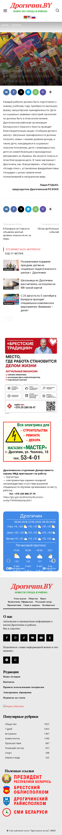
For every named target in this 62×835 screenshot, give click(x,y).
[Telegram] (28, 92)
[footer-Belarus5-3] (31, 778)
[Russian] (34, 16)
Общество (8, 65)
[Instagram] (15, 637)
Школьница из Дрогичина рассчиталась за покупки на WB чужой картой (38, 284)
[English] (30, 16)
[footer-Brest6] (31, 790)
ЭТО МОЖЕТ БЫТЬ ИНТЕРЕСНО (23, 249)
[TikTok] (23, 637)
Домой (5, 25)
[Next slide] (53, 560)
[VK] (6, 92)
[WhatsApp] (35, 92)
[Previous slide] (8, 560)
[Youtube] (41, 637)
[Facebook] (13, 92)
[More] (50, 92)
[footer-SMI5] (31, 812)
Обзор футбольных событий (48, 230)
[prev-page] (5, 318)
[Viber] (43, 92)
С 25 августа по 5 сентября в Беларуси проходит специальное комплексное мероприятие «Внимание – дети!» (38, 303)
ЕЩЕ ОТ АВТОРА (14, 253)
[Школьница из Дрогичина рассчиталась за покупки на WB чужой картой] (11, 284)
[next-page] (10, 318)
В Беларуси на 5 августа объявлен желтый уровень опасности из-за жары (17, 233)
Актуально (8, 303)
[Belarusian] (25, 16)
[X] (21, 92)
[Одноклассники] (49, 637)
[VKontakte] (32, 637)
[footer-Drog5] (31, 801)
